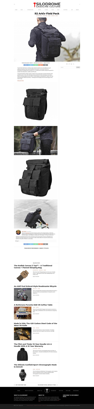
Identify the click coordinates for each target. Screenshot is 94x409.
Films (53, 9)
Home (16, 9)
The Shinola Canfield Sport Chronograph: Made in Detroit (35, 366)
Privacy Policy (30, 405)
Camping (41, 270)
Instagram (76, 390)
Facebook (53, 390)
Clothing (65, 9)
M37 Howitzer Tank (21, 384)
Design (53, 15)
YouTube (68, 390)
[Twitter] (18, 241)
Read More (35, 276)
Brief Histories (29, 390)
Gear (58, 9)
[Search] (79, 4)
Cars (22, 9)
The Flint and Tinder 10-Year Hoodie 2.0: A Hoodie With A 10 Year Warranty (33, 345)
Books (77, 9)
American (45, 15)
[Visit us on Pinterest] (19, 405)
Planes (46, 9)
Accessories (39, 15)
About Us (39, 390)
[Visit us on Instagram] (71, 64)
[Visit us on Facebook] (67, 64)
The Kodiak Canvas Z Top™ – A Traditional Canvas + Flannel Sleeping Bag (33, 267)
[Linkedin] (17, 241)
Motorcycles (30, 9)
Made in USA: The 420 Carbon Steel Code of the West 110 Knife (35, 324)
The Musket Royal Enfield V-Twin (47, 384)
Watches (38, 369)
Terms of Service (37, 405)
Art (72, 9)
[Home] (47, 5)
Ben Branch (40, 62)
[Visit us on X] (69, 64)
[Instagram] (15, 241)
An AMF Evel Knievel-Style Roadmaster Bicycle (35, 286)
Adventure (35, 270)
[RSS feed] (14, 4)
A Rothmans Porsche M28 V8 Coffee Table (33, 305)
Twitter (61, 390)
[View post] (22, 275)
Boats (39, 9)
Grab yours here (20, 80)
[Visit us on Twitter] (17, 405)
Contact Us (44, 405)
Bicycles (35, 288)
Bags (49, 15)
